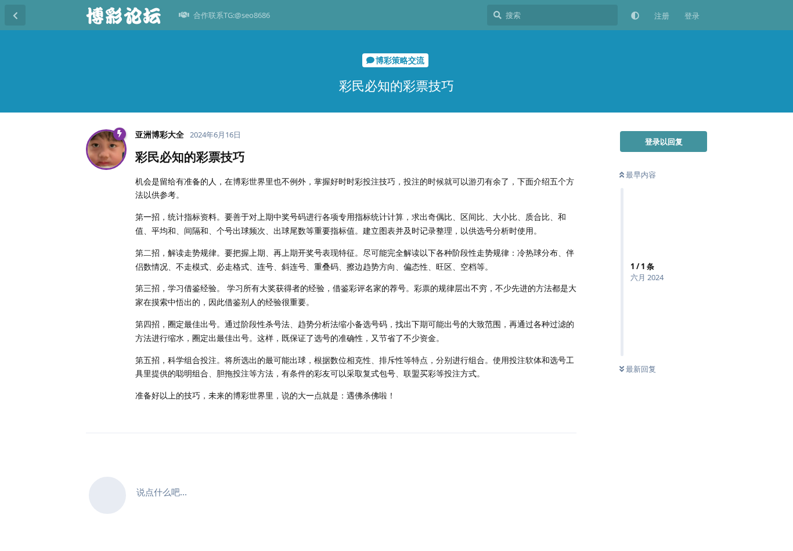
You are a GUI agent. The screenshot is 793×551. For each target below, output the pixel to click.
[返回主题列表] (15, 15)
